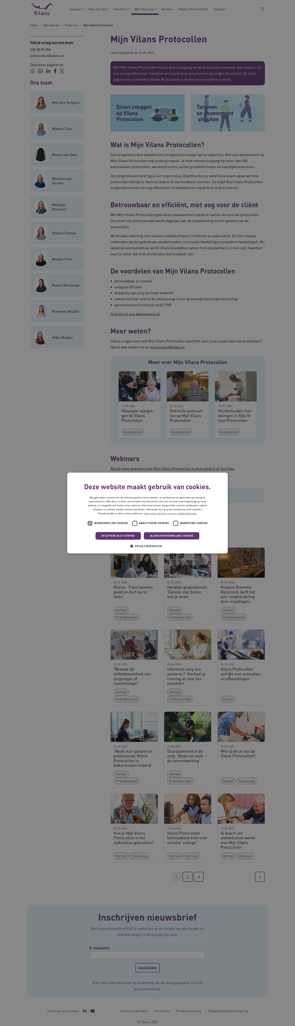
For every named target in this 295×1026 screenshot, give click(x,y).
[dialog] (147, 513)
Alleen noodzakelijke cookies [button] (171, 535)
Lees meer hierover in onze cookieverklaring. (170, 513)
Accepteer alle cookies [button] (118, 535)
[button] (147, 546)
